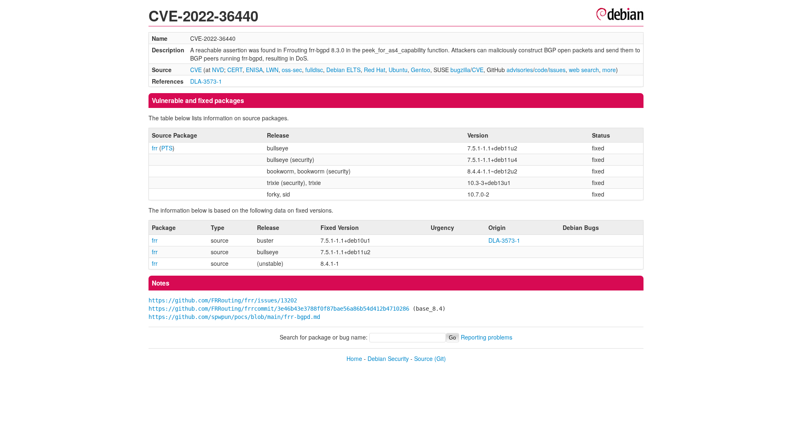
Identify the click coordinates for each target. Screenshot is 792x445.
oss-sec (292, 70)
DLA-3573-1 (206, 81)
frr (155, 148)
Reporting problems (486, 337)
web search (584, 70)
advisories (520, 70)
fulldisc (314, 70)
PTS (166, 148)
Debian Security (388, 358)
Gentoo (420, 70)
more (609, 70)
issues (557, 70)
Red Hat (374, 70)
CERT (235, 70)
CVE (196, 70)
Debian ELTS (343, 70)
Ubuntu (398, 70)
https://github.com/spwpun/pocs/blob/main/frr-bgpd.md (234, 317)
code (541, 70)
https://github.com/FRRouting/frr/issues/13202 (222, 300)
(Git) (440, 358)
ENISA (254, 70)
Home (354, 358)
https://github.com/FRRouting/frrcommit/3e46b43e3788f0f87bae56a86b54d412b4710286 (278, 308)
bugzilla (460, 70)
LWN (272, 70)
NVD (218, 70)
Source (423, 358)
